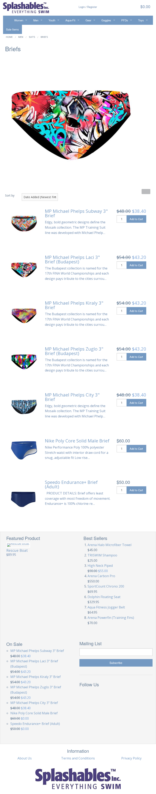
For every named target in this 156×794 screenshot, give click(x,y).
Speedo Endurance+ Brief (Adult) (71, 484)
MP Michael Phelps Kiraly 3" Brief (74, 305)
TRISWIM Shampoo (102, 555)
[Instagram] (102, 694)
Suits (32, 36)
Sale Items (12, 29)
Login (82, 7)
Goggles (106, 20)
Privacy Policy (131, 758)
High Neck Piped (100, 565)
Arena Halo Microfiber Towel (109, 545)
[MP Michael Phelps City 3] (24, 406)
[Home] (7, 20)
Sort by (9, 195)
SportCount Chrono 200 (106, 586)
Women (18, 20)
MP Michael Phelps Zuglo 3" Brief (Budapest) (74, 351)
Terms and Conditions (78, 758)
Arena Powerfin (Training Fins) (111, 617)
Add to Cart (136, 219)
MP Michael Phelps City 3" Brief (72, 397)
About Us (24, 758)
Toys (141, 20)
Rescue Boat (17, 550)
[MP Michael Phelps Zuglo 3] (24, 360)
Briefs (44, 36)
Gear (88, 20)
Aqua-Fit (70, 20)
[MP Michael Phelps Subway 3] (24, 222)
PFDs (124, 20)
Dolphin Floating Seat (104, 597)
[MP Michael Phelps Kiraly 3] (24, 314)
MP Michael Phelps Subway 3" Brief (76, 213)
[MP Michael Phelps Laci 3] (24, 268)
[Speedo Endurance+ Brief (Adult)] (23, 499)
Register (92, 7)
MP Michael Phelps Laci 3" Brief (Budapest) (72, 259)
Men (35, 20)
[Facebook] (83, 694)
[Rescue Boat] (18, 545)
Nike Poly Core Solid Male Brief (77, 441)
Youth (52, 20)
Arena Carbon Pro (101, 576)
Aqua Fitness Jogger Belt (106, 607)
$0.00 (144, 6)
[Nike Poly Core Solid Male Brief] (24, 450)
